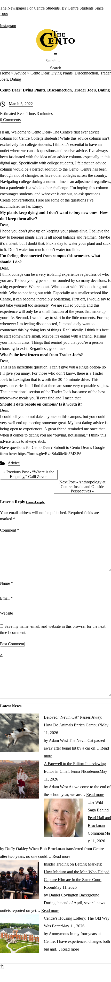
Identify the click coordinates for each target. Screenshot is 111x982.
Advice (14, 463)
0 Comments (10, 119)
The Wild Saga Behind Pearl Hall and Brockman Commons (99, 817)
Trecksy (81, 979)
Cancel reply (35, 502)
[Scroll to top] (2, 966)
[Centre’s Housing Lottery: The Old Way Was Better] (19, 952)
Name (6, 583)
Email (6, 598)
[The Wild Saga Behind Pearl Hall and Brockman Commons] (63, 836)
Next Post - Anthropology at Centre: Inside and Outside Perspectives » (82, 486)
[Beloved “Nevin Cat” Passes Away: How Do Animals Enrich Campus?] (19, 751)
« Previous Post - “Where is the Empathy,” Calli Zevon (28, 474)
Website (6, 613)
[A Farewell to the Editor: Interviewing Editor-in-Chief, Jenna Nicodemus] (19, 797)
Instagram (8, 25)
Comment (9, 530)
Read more (95, 794)
